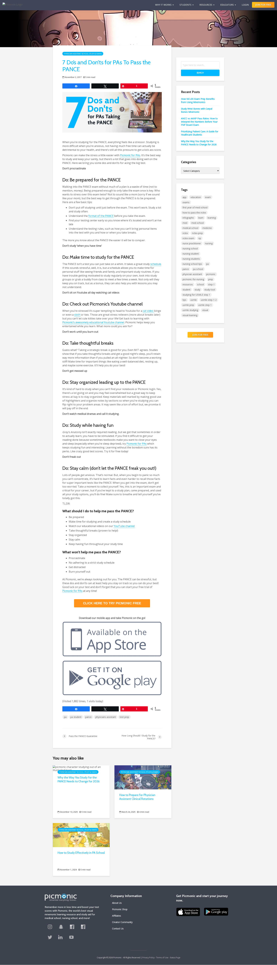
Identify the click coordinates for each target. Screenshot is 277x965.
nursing (209, 243)
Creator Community (122, 922)
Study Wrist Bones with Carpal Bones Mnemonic (196, 110)
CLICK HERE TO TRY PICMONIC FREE (112, 603)
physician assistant (192, 274)
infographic (188, 217)
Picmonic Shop (119, 909)
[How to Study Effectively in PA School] (81, 835)
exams (186, 202)
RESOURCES (205, 4)
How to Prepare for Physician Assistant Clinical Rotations (137, 797)
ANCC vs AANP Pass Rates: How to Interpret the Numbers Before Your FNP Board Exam (199, 121)
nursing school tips (192, 263)
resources (188, 284)
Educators (227, 4)
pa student (75, 716)
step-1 (211, 284)
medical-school (190, 228)
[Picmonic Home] (11, 3)
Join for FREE (200, 334)
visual (205, 310)
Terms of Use (162, 957)
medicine (207, 228)
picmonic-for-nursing (193, 279)
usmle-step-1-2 (209, 299)
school (200, 284)
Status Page (175, 957)
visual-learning (190, 315)
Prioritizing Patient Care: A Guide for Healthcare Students (199, 133)
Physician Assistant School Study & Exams (82, 54)
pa (65, 716)
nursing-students (191, 258)
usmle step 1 (205, 304)
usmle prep (188, 304)
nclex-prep (197, 233)
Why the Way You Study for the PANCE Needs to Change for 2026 (79, 779)
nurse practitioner (192, 243)
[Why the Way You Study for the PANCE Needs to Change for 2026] (81, 768)
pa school (198, 269)
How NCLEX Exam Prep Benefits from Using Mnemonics (198, 100)
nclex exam (188, 238)
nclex (185, 233)
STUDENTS (185, 4)
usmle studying (190, 310)
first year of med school (195, 207)
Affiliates (116, 915)
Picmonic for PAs (136, 443)
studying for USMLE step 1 (196, 294)
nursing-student (191, 253)
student (186, 289)
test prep (124, 716)
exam (208, 197)
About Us (117, 902)
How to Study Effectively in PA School (81, 852)
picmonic (210, 274)
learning (212, 217)
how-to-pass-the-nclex (194, 212)
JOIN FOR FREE (263, 4)
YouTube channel (124, 526)
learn (200, 217)
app (184, 197)
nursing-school (190, 248)
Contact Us (118, 928)
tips (184, 299)
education (196, 197)
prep (210, 279)
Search (200, 72)
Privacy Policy (148, 957)
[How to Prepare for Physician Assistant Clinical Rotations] (142, 777)
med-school (197, 222)
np (199, 238)
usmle (193, 299)
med (185, 222)
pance (88, 716)
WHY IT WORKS (163, 4)
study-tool (209, 289)
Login (245, 4)
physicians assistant (105, 716)
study (197, 289)
